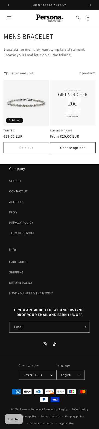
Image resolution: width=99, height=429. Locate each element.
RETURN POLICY (21, 283)
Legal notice (66, 423)
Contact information (42, 423)
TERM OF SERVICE (22, 233)
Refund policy (80, 409)
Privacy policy (28, 416)
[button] (9, 18)
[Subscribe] (84, 327)
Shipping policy (74, 416)
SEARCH (15, 181)
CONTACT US (18, 191)
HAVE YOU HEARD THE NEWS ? (31, 293)
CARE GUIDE (18, 262)
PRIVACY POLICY (21, 222)
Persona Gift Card (61, 130)
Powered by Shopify (56, 409)
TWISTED (8, 130)
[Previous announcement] (8, 5)
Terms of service (50, 416)
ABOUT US (16, 202)
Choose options (72, 147)
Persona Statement (31, 409)
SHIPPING (16, 272)
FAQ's (13, 212)
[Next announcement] (90, 5)
